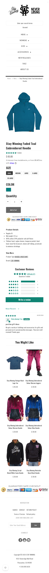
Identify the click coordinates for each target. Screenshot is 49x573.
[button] (11, 152)
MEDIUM (17, 173)
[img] (11, 315)
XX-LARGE (10, 178)
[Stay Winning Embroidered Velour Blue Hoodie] (34, 423)
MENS (23, 34)
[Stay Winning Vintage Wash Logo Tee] (15, 378)
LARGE (26, 173)
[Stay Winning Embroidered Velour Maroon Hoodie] (15, 423)
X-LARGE (34, 173)
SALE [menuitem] (24, 63)
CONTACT (22, 510)
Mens (15, 78)
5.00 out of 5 (31, 274)
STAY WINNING (15, 260)
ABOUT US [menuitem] (24, 69)
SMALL (9, 173)
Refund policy (31, 514)
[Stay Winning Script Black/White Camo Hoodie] (15, 468)
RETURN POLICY (32, 510)
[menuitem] (24, 34)
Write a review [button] (24, 299)
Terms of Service (19, 514)
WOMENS (23, 40)
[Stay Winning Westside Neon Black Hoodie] (34, 468)
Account (25, 27)
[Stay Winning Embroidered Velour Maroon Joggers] (34, 378)
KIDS (23, 46)
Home (9, 78)
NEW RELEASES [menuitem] (24, 58)
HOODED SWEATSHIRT (21, 256)
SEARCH (15, 510)
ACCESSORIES (23, 52)
